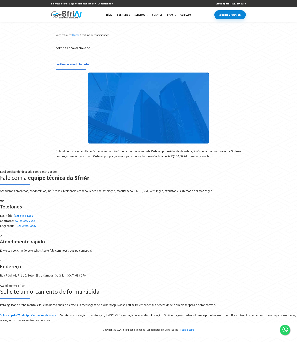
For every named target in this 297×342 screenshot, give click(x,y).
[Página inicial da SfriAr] (66, 15)
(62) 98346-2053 (24, 221)
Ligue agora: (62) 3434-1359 (231, 3)
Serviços (139, 14)
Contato (185, 14)
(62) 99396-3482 (26, 226)
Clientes (157, 14)
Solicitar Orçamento (230, 14)
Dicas (170, 14)
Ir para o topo (187, 329)
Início (109, 14)
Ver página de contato (45, 315)
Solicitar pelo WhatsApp (15, 315)
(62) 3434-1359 (23, 216)
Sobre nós (123, 14)
